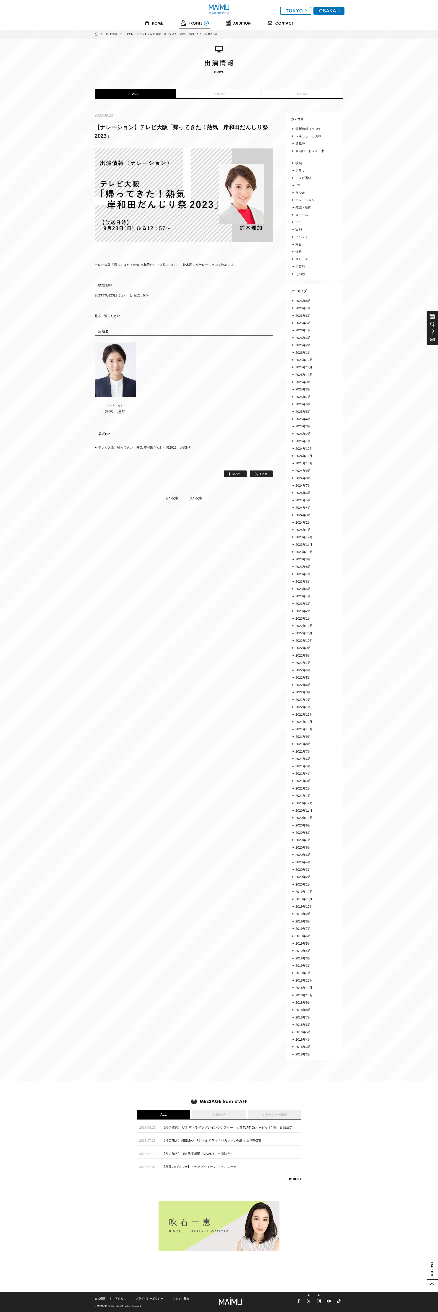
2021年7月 (303, 751)
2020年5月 (303, 855)
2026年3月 (303, 338)
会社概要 (100, 1298)
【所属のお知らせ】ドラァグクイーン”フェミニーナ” (200, 1167)
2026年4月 (303, 330)
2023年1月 (303, 618)
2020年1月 (303, 884)
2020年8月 (303, 832)
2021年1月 (303, 796)
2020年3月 (303, 869)
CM (297, 185)
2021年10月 (304, 729)
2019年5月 (303, 943)
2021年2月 (303, 788)
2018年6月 (303, 1024)
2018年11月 (303, 988)
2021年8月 (303, 744)
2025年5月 (303, 411)
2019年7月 (303, 928)
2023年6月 (303, 581)
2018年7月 (303, 1017)
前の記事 (171, 498)
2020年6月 (303, 847)
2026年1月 (303, 352)
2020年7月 (303, 840)
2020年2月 (303, 877)
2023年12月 (304, 537)
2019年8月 (303, 921)
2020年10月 (304, 818)
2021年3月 (303, 781)
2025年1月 (303, 441)
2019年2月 (303, 965)
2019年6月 (303, 936)
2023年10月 (304, 552)
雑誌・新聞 (303, 207)
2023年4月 (303, 596)
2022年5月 (303, 677)
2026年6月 (303, 315)
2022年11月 (303, 633)
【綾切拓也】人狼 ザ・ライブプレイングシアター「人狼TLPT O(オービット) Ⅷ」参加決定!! (228, 1127)
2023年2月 (303, 611)
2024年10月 (304, 463)
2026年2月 (303, 345)
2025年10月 (304, 375)
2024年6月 (303, 493)
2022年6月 (303, 670)
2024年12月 (304, 448)
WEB (298, 229)
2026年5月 (303, 323)
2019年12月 (304, 892)
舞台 (298, 244)
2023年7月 (303, 574)
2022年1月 (303, 707)
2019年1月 (303, 973)
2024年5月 (303, 500)
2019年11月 (303, 899)
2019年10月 (304, 906)
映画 (298, 163)
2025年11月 (303, 367)
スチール (301, 215)
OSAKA (302, 94)
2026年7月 (303, 308)
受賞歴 (300, 266)
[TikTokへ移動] (338, 1303)
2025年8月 (303, 389)
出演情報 (111, 34)
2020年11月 (303, 810)
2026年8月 (303, 301)
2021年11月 (303, 722)
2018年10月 (304, 995)
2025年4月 (303, 419)
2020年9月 (303, 825)
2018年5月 (303, 1032)
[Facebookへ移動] (299, 1303)
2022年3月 (303, 692)
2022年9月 (303, 648)
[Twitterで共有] (260, 475)
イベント (301, 237)
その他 (300, 274)
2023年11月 (303, 544)
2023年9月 (303, 559)
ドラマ (300, 170)
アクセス (120, 1298)
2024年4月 (303, 507)
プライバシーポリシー (149, 1298)
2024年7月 (303, 485)
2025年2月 (303, 434)
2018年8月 (303, 1010)
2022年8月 (303, 655)
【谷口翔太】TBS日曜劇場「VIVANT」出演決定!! (197, 1154)
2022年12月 (304, 626)
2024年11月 (303, 456)
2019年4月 (303, 951)
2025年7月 (303, 397)
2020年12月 (304, 803)
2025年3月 (303, 426)
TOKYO (219, 94)
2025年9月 (303, 382)
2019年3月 (303, 958)
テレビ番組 (303, 178)
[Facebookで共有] (234, 475)
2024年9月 (303, 471)
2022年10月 (304, 640)
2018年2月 (303, 1054)
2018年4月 (303, 1039)
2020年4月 (303, 862)
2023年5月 (303, 589)
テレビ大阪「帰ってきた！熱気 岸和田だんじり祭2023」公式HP (144, 447)
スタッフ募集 (181, 1298)
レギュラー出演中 (308, 136)
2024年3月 (303, 515)
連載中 (300, 143)
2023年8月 (303, 567)
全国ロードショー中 (309, 151)
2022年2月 (303, 699)
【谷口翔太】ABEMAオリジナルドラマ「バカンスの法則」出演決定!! (211, 1140)
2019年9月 (303, 914)
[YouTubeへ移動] (329, 1303)
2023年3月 (303, 603)
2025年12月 (304, 360)
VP (297, 222)
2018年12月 (304, 980)
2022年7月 (303, 663)
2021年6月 (303, 759)
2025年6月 (303, 404)
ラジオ (300, 193)
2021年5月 (303, 766)
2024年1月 (303, 530)
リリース (301, 259)
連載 (298, 252)
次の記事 (195, 498)
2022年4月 (303, 685)
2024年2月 (303, 522)
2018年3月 (303, 1047)
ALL (135, 94)
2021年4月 (303, 773)
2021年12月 (304, 714)
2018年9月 (303, 1002)
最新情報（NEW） (308, 129)
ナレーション (305, 200)
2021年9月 (303, 736)
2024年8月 (303, 478)
